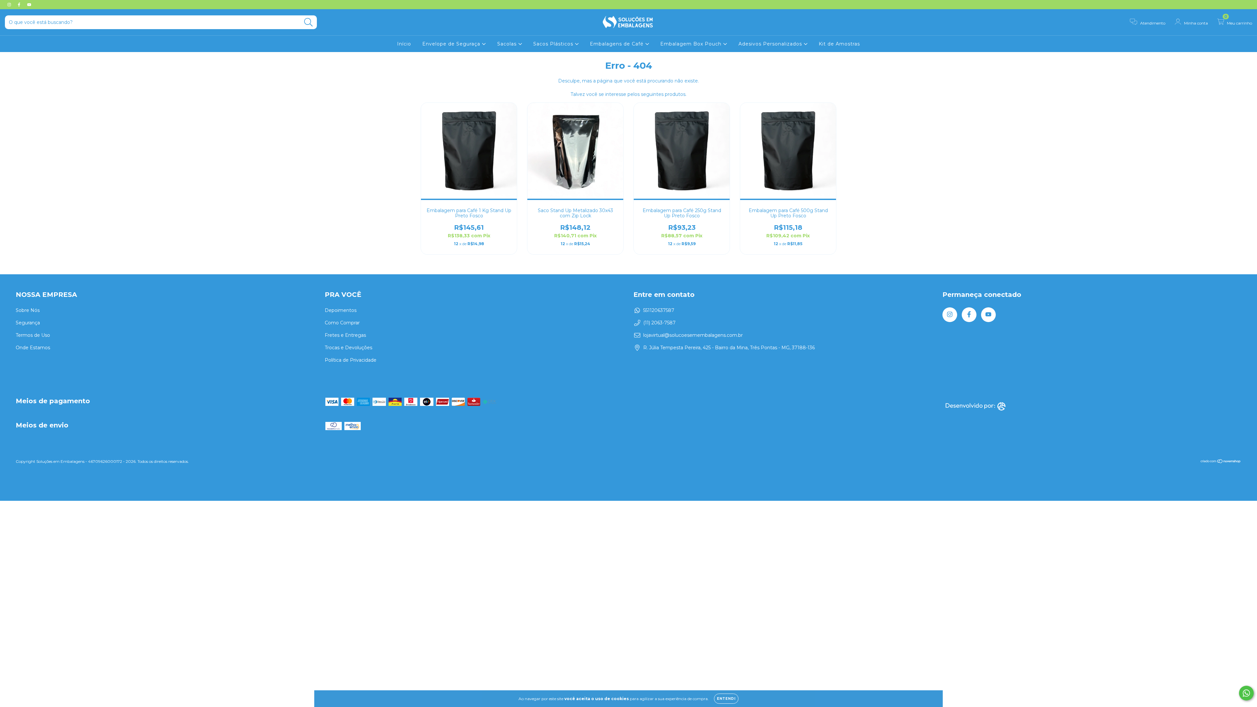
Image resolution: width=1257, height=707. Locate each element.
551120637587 (658, 310)
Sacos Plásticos (554, 44)
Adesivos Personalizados (771, 44)
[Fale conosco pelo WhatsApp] (1246, 693)
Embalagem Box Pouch (691, 44)
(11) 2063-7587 (659, 323)
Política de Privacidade (350, 360)
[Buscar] (308, 22)
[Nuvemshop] (1220, 462)
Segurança (28, 323)
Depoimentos (340, 310)
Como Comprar (342, 323)
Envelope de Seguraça (452, 44)
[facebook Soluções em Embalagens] (20, 5)
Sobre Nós (28, 310)
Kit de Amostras (839, 44)
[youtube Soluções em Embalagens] (29, 5)
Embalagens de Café (617, 44)
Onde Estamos (33, 348)
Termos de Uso (33, 335)
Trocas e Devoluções (348, 348)
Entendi (726, 699)
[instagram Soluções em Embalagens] (10, 5)
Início (404, 44)
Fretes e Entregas (345, 335)
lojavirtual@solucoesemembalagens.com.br (693, 335)
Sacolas (507, 44)
